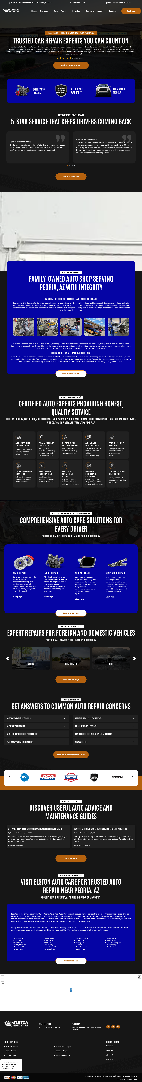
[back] (7, 658)
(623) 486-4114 (78, 3)
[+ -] (71, 992)
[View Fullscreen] (2, 984)
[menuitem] (35, 11)
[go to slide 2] (69, 165)
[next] (134, 658)
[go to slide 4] (72, 165)
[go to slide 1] (67, 165)
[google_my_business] (118, 1027)
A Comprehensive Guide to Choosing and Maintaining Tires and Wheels (35, 828)
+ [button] (2, 977)
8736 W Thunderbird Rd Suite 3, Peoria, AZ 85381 (31, 3)
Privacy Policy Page (7, 1068)
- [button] (2, 979)
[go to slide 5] (74, 165)
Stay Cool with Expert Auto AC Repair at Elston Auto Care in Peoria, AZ (100, 828)
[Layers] (139, 977)
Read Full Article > (16, 845)
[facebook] (108, 1027)
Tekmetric (134, 1076)
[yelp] (113, 1027)
